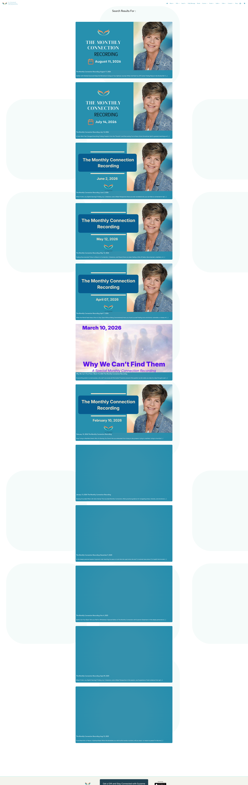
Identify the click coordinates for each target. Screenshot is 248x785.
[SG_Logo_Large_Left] (10, 2)
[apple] (160, 783)
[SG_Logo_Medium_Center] (87, 782)
